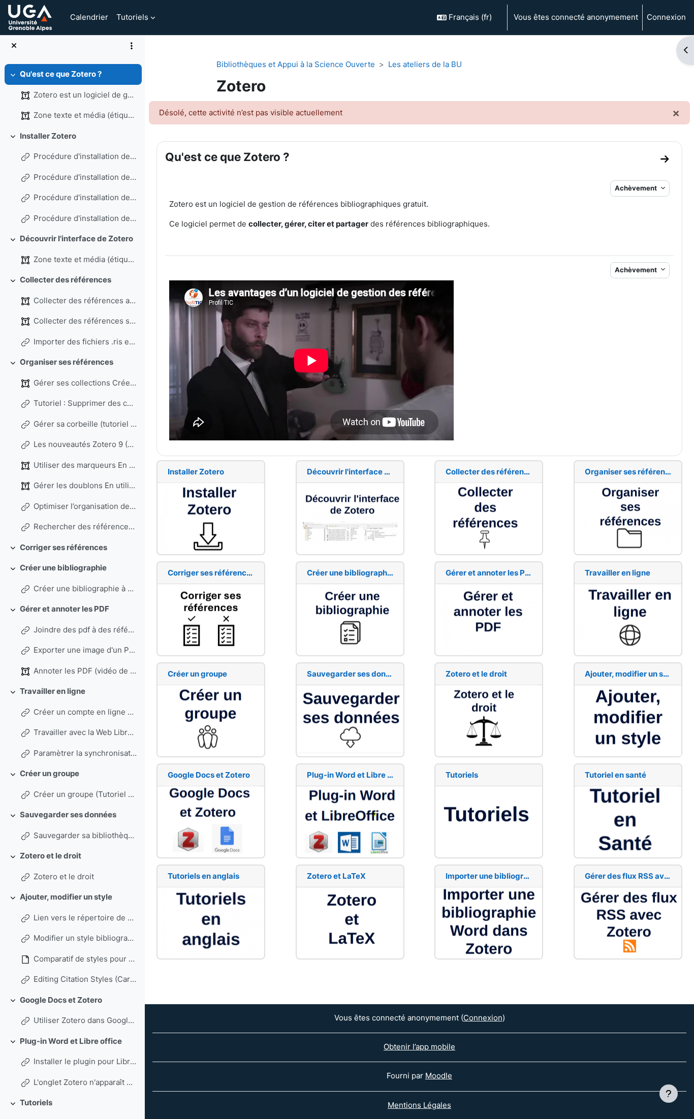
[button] (467, 17)
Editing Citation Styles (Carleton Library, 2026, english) (85, 979)
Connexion (666, 17)
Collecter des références (65, 279)
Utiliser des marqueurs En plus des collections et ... (85, 465)
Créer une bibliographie (63, 567)
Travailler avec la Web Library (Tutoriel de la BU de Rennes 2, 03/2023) (85, 732)
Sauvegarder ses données (68, 814)
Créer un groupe (49, 773)
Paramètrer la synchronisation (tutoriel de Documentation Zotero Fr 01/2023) (85, 753)
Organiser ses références (66, 362)
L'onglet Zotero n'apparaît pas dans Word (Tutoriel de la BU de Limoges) (85, 1082)
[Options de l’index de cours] (131, 46)
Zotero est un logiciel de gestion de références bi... (85, 95)
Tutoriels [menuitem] (132, 17)
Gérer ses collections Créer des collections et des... (85, 383)
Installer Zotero (48, 136)
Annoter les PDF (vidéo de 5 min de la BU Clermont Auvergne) (85, 671)
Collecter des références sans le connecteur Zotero (85, 321)
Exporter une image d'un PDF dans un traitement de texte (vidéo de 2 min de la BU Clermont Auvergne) (85, 650)
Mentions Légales (419, 1105)
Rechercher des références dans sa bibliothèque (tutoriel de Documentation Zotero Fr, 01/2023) (85, 526)
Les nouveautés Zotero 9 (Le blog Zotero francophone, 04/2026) (85, 444)
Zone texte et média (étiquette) (85, 115)
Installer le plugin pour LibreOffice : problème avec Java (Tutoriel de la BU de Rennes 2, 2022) (85, 1061)
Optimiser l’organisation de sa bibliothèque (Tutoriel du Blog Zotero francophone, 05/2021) (85, 506)
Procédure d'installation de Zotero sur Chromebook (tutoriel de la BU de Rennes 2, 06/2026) (85, 197)
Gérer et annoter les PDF (64, 609)
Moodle (438, 1075)
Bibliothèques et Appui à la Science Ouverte (295, 64)
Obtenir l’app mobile (419, 1046)
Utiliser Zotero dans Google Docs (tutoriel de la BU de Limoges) (85, 1020)
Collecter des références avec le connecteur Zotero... (85, 300)
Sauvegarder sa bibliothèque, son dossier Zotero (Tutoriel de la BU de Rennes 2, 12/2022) (85, 835)
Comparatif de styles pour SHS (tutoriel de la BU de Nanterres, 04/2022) (85, 959)
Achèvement (636, 188)
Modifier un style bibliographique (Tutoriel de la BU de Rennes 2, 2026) (85, 938)
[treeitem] (72, 95)
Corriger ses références (63, 547)
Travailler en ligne (52, 691)
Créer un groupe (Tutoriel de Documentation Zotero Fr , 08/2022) (85, 794)
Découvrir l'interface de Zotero (76, 238)
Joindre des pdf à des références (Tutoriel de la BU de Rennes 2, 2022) (85, 629)
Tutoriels (36, 1102)
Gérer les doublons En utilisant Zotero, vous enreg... (85, 485)
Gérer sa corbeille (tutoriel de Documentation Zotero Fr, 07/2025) (85, 424)
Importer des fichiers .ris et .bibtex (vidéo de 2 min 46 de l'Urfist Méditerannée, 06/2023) (85, 341)
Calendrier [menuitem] (89, 17)
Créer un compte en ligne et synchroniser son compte (85, 712)
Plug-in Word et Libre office (71, 1041)
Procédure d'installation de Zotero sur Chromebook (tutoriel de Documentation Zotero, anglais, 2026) (85, 177)
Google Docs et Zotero (61, 1000)
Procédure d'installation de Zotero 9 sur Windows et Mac (85, 156)
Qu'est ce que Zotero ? (61, 74)
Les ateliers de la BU (425, 64)
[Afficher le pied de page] (668, 1093)
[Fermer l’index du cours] (14, 46)
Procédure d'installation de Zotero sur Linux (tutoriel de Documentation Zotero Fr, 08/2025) (85, 218)
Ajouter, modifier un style (66, 897)
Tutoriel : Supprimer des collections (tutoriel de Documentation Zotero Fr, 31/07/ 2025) (85, 403)
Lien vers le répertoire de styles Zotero (85, 917)
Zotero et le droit (50, 855)
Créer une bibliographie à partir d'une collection (85, 588)
